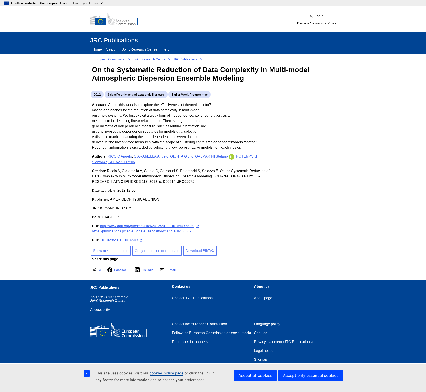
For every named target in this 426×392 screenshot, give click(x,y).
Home (97, 49)
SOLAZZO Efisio (121, 162)
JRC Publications (185, 59)
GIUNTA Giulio (181, 156)
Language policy (267, 324)
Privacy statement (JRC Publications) (283, 342)
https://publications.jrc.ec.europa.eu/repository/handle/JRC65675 (142, 231)
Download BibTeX (200, 251)
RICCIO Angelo (120, 156)
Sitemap (260, 359)
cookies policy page (166, 373)
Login (319, 16)
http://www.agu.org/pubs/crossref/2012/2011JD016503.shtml (147, 226)
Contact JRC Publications (192, 298)
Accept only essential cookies (310, 375)
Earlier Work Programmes (189, 94)
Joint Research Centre (139, 49)
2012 (97, 94)
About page (263, 298)
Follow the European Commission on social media (211, 333)
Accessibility (100, 309)
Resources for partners (190, 342)
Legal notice (263, 351)
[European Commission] (117, 19)
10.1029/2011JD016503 (119, 240)
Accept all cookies (255, 375)
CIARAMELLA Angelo (151, 156)
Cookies (260, 333)
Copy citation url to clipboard (157, 251)
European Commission (110, 59)
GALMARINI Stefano (211, 156)
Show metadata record (110, 251)
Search (112, 49)
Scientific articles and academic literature (136, 94)
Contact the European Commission (199, 324)
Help (165, 49)
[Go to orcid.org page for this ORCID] (231, 156)
